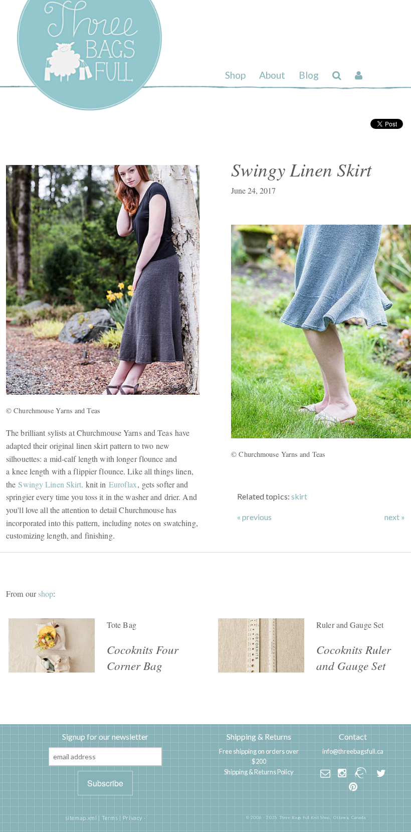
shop (45, 593)
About (272, 75)
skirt (299, 496)
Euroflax (123, 484)
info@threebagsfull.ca (352, 751)
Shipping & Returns (259, 736)
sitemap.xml (81, 817)
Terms (110, 817)
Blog (309, 75)
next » (394, 517)
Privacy (132, 817)
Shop (235, 75)
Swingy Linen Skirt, (50, 484)
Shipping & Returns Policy (259, 772)
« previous (254, 517)
